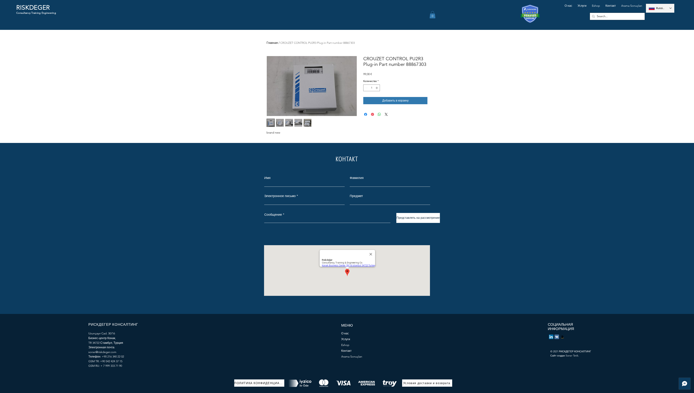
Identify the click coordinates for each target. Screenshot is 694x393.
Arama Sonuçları (351, 356)
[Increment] (377, 88)
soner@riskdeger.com (102, 352)
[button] (432, 14)
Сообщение (273, 214)
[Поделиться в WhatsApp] (379, 114)
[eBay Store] (562, 337)
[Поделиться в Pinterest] (372, 114)
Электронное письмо (280, 196)
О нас (345, 333)
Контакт (346, 350)
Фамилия (357, 177)
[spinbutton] (371, 88)
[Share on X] (386, 114)
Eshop (345, 345)
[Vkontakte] (556, 337)
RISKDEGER (33, 7)
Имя (267, 177)
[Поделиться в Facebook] (365, 114)
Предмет (356, 196)
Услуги (345, 339)
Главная (272, 43)
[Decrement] (366, 88)
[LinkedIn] (551, 337)
